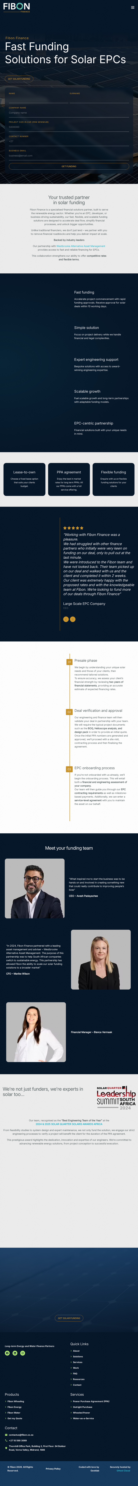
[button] (82, 7)
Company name (17, 108)
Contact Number (18, 136)
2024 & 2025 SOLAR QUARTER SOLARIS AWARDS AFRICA (69, 1124)
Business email (17, 150)
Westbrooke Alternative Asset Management (80, 246)
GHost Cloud (124, 1470)
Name (12, 93)
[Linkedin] (15, 1353)
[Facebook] (7, 1353)
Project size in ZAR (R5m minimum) (29, 122)
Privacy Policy (53, 1468)
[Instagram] (22, 1353)
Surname (75, 93)
